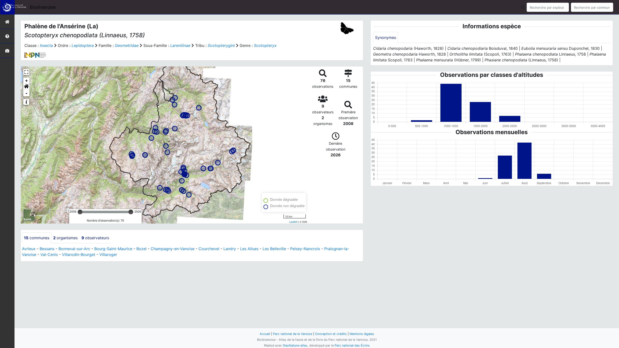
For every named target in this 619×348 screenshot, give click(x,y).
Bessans (47, 248)
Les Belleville (274, 248)
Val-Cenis (49, 254)
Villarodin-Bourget (78, 254)
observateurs (95, 237)
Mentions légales (362, 334)
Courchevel (209, 248)
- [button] (26, 93)
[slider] (80, 212)
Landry (229, 248)
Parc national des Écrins (352, 345)
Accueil (265, 334)
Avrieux (29, 248)
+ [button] (26, 80)
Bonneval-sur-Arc (74, 248)
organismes (65, 237)
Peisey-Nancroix (305, 248)
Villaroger (108, 254)
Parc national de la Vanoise (292, 334)
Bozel (141, 248)
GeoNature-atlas (295, 345)
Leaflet (293, 222)
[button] (26, 87)
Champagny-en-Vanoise (172, 248)
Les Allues (249, 248)
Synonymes (385, 37)
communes (36, 237)
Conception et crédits (331, 334)
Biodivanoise (43, 7)
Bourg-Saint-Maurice (113, 248)
